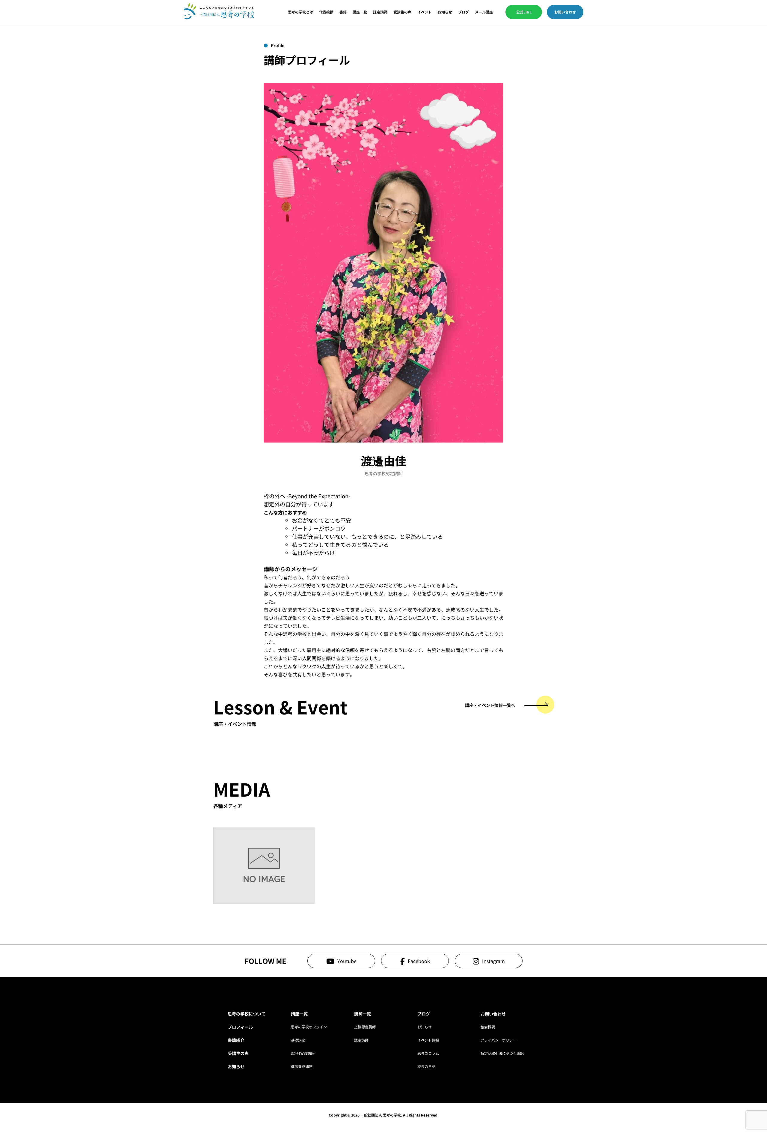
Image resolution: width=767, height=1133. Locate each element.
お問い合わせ (565, 11)
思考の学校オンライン (309, 1026)
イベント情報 (428, 1039)
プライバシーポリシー (499, 1039)
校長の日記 (426, 1066)
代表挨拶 (326, 12)
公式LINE (524, 11)
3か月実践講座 (303, 1053)
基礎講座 (298, 1039)
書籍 (343, 12)
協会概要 (488, 1026)
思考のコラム (428, 1053)
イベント (424, 12)
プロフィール (240, 1027)
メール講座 (484, 12)
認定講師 (380, 12)
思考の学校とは (300, 12)
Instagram (493, 961)
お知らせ (445, 12)
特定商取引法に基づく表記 (502, 1053)
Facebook (419, 961)
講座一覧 (360, 12)
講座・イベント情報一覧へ (490, 705)
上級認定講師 (365, 1026)
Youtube (347, 961)
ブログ (463, 12)
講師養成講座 (301, 1066)
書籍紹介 (236, 1040)
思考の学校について (246, 1014)
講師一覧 (362, 1014)
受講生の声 (402, 12)
